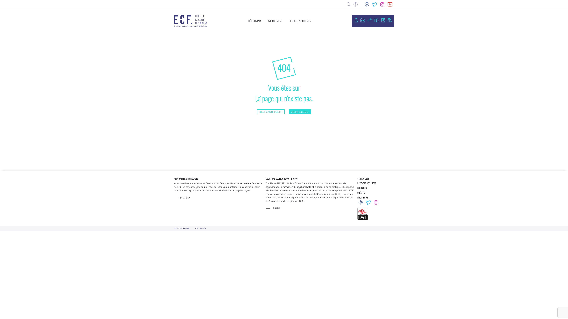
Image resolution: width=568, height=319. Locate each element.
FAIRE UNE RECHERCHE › (300, 111)
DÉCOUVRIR (254, 21)
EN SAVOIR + (185, 197)
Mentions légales (181, 228)
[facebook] (367, 4)
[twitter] (375, 4)
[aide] (355, 4)
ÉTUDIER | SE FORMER (300, 21)
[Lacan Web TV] (390, 4)
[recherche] (349, 4)
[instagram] (382, 4)
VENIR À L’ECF (363, 178)
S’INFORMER (274, 21)
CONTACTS (362, 188)
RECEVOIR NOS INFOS (366, 183)
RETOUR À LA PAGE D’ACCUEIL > (271, 111)
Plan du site (200, 228)
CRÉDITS (361, 193)
